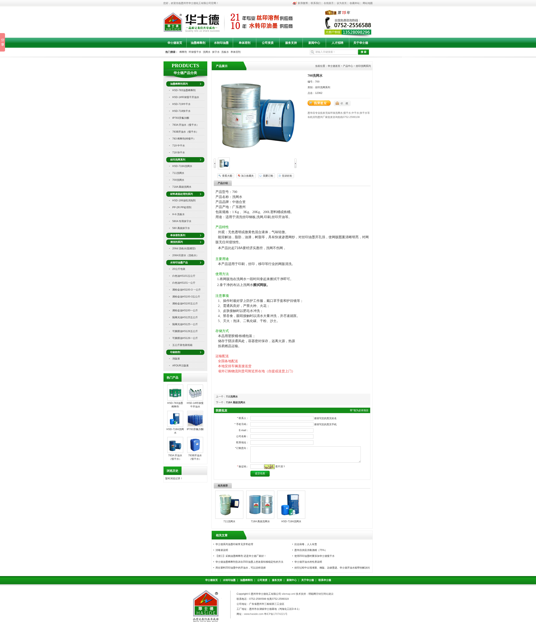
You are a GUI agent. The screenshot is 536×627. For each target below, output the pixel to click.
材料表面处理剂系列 (181, 194)
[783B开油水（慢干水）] (195, 452)
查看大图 (227, 175)
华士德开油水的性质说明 (308, 561)
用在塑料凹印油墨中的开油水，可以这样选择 (240, 567)
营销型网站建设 (325, 593)
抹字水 (216, 51)
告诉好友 (287, 175)
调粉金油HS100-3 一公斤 (186, 289)
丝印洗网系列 (177, 159)
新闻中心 (314, 42)
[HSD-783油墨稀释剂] (175, 399)
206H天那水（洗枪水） (185, 255)
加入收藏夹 (247, 175)
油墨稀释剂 (198, 42)
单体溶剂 (244, 42)
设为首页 (342, 3)
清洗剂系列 (176, 241)
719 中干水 (178, 145)
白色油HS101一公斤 (183, 282)
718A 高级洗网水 (181, 186)
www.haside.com (253, 614)
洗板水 (225, 51)
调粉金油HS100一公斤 (185, 310)
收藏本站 (355, 3)
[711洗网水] (229, 517)
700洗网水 (178, 179)
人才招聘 (337, 42)
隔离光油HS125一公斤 (185, 324)
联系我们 (316, 3)
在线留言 (329, 3)
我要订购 (268, 175)
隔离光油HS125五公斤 (185, 317)
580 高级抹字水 (181, 228)
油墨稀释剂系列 (179, 83)
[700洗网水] (224, 168)
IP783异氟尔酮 (180, 117)
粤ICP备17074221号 (275, 614)
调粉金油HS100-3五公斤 (186, 296)
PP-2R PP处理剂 (181, 207)
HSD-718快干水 (181, 111)
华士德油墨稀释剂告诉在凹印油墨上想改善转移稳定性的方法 (249, 561)
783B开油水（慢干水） (185, 131)
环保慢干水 (195, 51)
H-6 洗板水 (178, 214)
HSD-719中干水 (181, 104)
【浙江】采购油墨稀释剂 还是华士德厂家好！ (240, 556)
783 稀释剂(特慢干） (184, 138)
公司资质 (268, 42)
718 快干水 (178, 152)
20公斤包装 (178, 269)
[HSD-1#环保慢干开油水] (195, 399)
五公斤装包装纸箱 (182, 345)
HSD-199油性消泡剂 (184, 200)
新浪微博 (303, 3)
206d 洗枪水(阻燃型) (184, 248)
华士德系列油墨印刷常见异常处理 (234, 544)
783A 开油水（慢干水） (185, 124)
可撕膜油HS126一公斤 (185, 338)
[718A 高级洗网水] (260, 517)
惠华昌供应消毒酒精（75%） (310, 550)
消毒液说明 (221, 550)
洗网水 (206, 51)
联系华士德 (324, 580)
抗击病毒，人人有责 (305, 544)
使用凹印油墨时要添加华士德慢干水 (314, 556)
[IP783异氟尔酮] (195, 425)
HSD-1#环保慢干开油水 (185, 97)
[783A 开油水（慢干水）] (175, 452)
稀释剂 (183, 51)
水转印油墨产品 (179, 262)
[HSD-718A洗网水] (175, 425)
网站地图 (368, 3)
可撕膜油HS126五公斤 (185, 331)
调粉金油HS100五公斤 (185, 303)
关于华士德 (360, 42)
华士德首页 (175, 42)
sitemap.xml (288, 593)
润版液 (176, 358)
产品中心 (348, 66)
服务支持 (291, 42)
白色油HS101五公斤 (183, 275)
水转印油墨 (221, 42)
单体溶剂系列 (177, 235)
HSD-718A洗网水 (182, 166)
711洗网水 (178, 173)
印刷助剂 (175, 352)
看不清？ (280, 466)
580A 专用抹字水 (181, 221)
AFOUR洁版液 (180, 365)
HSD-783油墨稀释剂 (184, 90)
